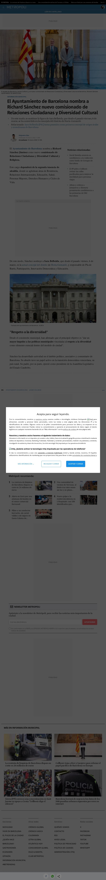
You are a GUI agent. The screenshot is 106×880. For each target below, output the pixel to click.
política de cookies (70, 429)
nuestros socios (41, 419)
